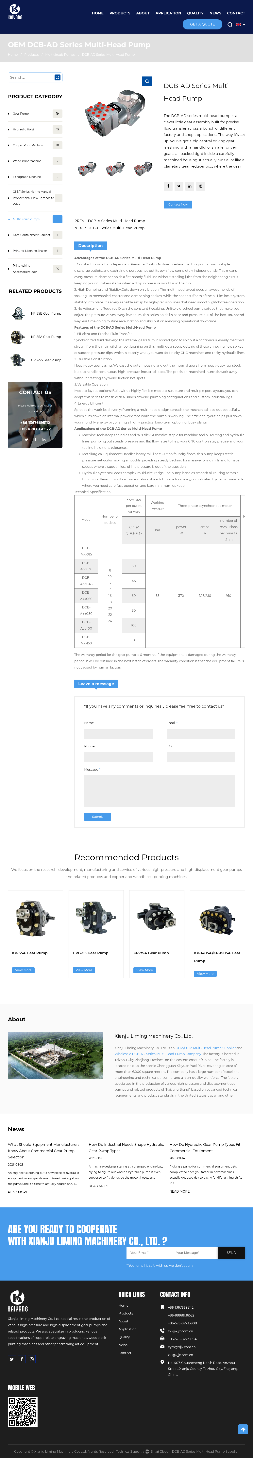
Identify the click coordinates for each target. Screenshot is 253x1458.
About (143, 13)
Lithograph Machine (35, 177)
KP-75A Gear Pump (151, 953)
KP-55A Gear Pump (46, 337)
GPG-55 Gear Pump (46, 360)
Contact (236, 13)
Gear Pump (36, 113)
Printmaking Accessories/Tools (36, 269)
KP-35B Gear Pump (46, 313)
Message (92, 769)
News (215, 13)
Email (172, 723)
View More (23, 970)
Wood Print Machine (35, 161)
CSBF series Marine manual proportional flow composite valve (36, 198)
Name (89, 723)
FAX (170, 746)
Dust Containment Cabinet (35, 235)
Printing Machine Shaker (35, 251)
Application (168, 13)
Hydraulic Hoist (36, 129)
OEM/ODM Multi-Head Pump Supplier (206, 1048)
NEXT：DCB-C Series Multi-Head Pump (109, 228)
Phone (89, 746)
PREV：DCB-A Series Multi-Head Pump (109, 221)
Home (98, 13)
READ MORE (18, 1192)
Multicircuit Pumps (60, 55)
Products (120, 13)
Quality (195, 13)
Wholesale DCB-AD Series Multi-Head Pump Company (158, 1054)
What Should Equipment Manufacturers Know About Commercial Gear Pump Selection (43, 1150)
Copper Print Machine (36, 145)
